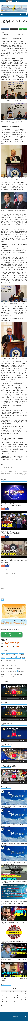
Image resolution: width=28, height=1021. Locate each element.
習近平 (21, 674)
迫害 (10, 677)
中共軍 (25, 660)
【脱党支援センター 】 (9, 26)
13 (2, 997)
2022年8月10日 (5, 531)
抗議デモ (19, 668)
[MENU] (27, 14)
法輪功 (22, 671)
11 (21, 995)
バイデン (7, 657)
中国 (2, 663)
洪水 (8, 674)
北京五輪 (24, 665)
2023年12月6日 (5, 503)
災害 (12, 674)
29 (10, 1001)
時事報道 (6, 509)
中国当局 (21, 663)
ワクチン (3, 660)
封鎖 (15, 668)
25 (21, 999)
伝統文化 (16, 665)
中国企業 (6, 663)
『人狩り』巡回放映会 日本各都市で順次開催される (7, 472)
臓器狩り (3, 677)
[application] (14, 692)
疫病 (15, 674)
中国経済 (3, 665)
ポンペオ (19, 657)
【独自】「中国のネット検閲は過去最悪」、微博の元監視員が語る (21, 473)
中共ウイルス (14, 660)
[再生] (2, 698)
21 (6, 999)
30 (14, 1001)
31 (17, 1001)
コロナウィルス (15, 654)
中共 (10, 660)
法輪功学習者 (3, 674)
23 (14, 999)
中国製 (7, 665)
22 (10, 999)
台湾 (7, 668)
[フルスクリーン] (25, 698)
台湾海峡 (11, 668)
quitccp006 (11, 503)
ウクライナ (8, 654)
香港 (13, 677)
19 (25, 997)
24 (17, 999)
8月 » (5, 1005)
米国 (18, 674)
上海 (7, 660)
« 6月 (2, 1005)
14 (6, 997)
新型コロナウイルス (5, 671)
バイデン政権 (13, 657)
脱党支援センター (7, 467)
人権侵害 (11, 665)
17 (17, 997)
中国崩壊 (16, 663)
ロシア (23, 657)
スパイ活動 (21, 654)
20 (2, 999)
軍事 (7, 677)
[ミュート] (23, 698)
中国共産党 (11, 663)
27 (2, 1001)
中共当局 (20, 660)
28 (6, 1001)
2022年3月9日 (4, 559)
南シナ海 (3, 668)
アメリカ (3, 654)
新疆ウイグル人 (13, 671)
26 (25, 999)
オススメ (2, 509)
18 (21, 997)
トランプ (3, 657)
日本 (19, 671)
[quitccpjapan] (2, 14)
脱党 (2, 467)
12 (25, 995)
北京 (20, 665)
